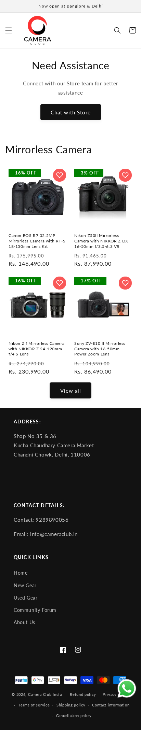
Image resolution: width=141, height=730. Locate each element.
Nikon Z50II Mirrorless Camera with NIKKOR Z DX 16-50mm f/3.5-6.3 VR (101, 241)
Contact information (110, 705)
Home (20, 573)
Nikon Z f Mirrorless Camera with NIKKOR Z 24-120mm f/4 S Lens (36, 348)
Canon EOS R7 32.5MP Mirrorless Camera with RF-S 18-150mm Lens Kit (37, 241)
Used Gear (25, 598)
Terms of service (34, 705)
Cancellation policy (74, 715)
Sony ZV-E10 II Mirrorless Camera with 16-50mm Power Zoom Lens (99, 348)
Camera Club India (45, 694)
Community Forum (35, 610)
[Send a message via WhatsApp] (127, 688)
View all (70, 391)
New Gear (25, 585)
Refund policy (83, 694)
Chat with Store (71, 112)
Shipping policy (71, 705)
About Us (24, 622)
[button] (8, 30)
